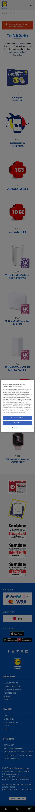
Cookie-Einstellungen (17, 427)
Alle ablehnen (17, 422)
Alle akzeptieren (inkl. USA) (17, 417)
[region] (17, 406)
